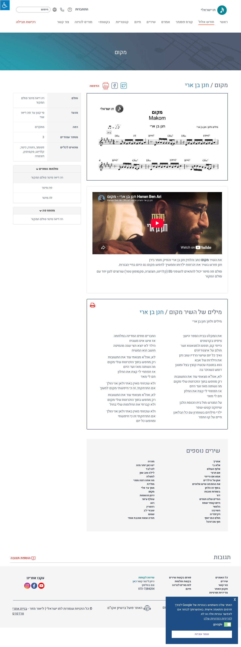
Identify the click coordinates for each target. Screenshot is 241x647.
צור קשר (63, 22)
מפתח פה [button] (48, 210)
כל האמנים (221, 578)
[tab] (47, 169)
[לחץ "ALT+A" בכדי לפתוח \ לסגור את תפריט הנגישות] (5, 5)
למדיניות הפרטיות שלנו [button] (218, 618)
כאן (135, 581)
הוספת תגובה (21, 558)
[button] (227, 624)
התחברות (81, 9)
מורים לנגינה (83, 22)
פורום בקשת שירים (180, 578)
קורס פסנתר (184, 22)
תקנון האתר (221, 589)
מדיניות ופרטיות (218, 593)
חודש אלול (206, 22)
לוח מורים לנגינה (181, 585)
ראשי (224, 22)
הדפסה (94, 86)
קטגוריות (122, 22)
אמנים (165, 22)
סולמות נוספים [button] (48, 169)
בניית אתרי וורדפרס (19, 611)
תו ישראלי (208, 9)
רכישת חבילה (25, 22)
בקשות (105, 22)
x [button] (235, 599)
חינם (137, 22)
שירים (151, 22)
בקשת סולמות (183, 581)
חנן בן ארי (197, 85)
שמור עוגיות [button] (202, 634)
